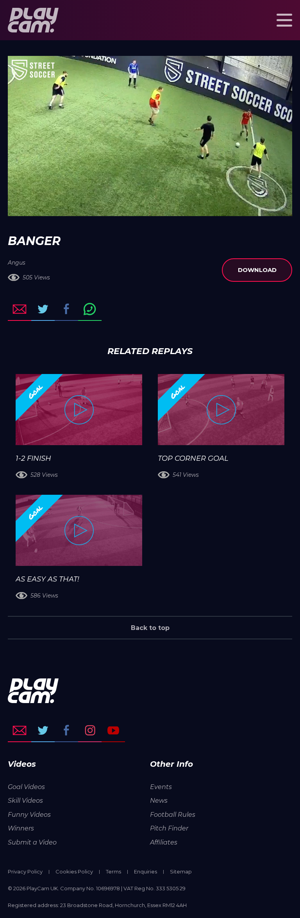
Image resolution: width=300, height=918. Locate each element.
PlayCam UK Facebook (66, 730)
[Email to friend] (19, 309)
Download (257, 270)
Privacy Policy (25, 871)
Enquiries (145, 871)
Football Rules (172, 814)
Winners (21, 828)
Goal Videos (26, 787)
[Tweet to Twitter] (43, 309)
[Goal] (79, 409)
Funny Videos (29, 814)
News (159, 800)
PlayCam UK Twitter (43, 730)
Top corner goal (193, 458)
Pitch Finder (169, 828)
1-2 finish (33, 458)
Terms (113, 871)
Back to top (150, 628)
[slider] (129, 206)
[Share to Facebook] (66, 309)
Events (161, 787)
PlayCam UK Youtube (113, 730)
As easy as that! (47, 579)
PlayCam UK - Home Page (33, 20)
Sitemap (181, 871)
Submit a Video (32, 842)
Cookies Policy (74, 871)
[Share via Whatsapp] (90, 309)
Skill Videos (25, 800)
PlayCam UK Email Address (19, 730)
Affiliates (163, 842)
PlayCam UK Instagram (90, 730)
